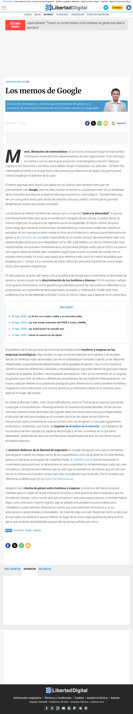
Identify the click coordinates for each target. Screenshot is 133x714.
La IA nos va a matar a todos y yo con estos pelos (47, 316)
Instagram (58, 708)
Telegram (80, 708)
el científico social (81, 459)
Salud (38, 14)
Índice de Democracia (58, 479)
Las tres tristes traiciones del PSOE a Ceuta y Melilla (49, 322)
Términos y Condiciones (58, 697)
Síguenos (121, 123)
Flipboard (75, 708)
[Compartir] (87, 123)
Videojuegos (77, 14)
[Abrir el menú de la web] (23, 8)
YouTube (63, 708)
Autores (115, 697)
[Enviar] (99, 123)
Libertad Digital (66, 690)
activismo (31, 237)
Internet (48, 14)
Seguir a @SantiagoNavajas (28, 81)
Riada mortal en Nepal (90, 1)
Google (28, 530)
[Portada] (66, 8)
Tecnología (62, 14)
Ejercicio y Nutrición (98, 14)
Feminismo (18, 530)
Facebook (46, 708)
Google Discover (69, 708)
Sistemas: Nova (97, 702)
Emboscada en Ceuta (22, 1)
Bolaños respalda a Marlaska (67, 1)
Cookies (79, 697)
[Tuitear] (93, 123)
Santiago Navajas (16, 81)
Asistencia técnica (97, 697)
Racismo (37, 530)
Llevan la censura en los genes (37, 335)
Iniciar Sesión (128, 7)
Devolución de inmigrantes (43, 1)
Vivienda (104, 1)
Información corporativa (27, 697)
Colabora (117, 7)
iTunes (86, 708)
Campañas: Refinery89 (38, 702)
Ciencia (28, 14)
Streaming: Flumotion (79, 702)
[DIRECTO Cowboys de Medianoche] (105, 7)
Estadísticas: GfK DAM (58, 702)
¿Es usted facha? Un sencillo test (38, 328)
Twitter (52, 708)
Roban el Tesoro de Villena (120, 1)
